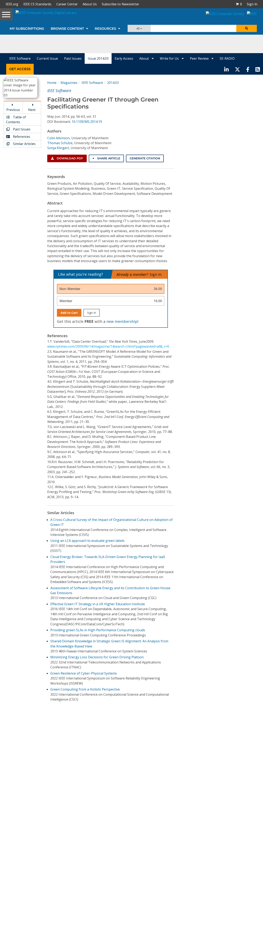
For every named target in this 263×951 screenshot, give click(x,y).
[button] (238, 4)
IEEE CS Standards (37, 4)
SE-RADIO (227, 58)
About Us (90, 4)
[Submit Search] (246, 28)
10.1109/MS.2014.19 (87, 121)
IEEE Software (20, 58)
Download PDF (69, 158)
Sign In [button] (252, 4)
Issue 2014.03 (98, 58)
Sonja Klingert (58, 148)
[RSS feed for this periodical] (257, 69)
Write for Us (170, 58)
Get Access (20, 69)
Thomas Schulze (60, 143)
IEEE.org (12, 4)
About (144, 58)
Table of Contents (16, 119)
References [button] (21, 136)
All (138, 28)
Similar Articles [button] (24, 144)
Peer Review (199, 58)
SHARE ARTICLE (108, 158)
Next (32, 109)
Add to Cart (69, 313)
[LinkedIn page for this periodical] (226, 69)
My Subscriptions (27, 29)
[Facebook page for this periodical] (248, 69)
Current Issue (47, 58)
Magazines (69, 82)
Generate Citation (145, 158)
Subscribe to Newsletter (120, 4)
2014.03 (113, 82)
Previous (13, 109)
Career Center (67, 4)
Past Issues (73, 58)
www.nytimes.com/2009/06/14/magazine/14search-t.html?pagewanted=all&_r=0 (108, 346)
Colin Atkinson (58, 138)
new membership (121, 321)
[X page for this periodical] (237, 69)
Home (52, 82)
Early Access (124, 58)
